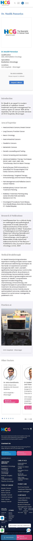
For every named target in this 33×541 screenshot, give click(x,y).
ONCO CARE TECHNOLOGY (4, 509)
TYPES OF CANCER (7, 485)
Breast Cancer (6, 488)
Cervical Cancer (6, 497)
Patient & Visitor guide (23, 467)
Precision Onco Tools (23, 471)
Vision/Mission (22, 500)
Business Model (23, 502)
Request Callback (16, 82)
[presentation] (26, 419)
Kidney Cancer (6, 501)
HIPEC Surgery (4, 521)
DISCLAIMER (20, 512)
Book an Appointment (10, 401)
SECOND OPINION (10, 513)
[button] (2, 418)
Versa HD (3, 522)
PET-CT (2, 514)
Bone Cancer (5, 493)
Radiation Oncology (8, 466)
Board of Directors (24, 505)
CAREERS (10, 519)
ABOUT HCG (25, 513)
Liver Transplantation (6, 478)
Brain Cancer (5, 490)
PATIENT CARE (22, 484)
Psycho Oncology (7, 481)
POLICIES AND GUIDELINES (25, 510)
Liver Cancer (5, 499)
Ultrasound (3, 517)
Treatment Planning (24, 489)
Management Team (25, 507)
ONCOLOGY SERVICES (5, 462)
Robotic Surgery (6, 475)
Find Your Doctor (23, 487)
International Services (22, 464)
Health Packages (23, 492)
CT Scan (3, 519)
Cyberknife (3, 512)
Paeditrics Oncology (4, 469)
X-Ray (2, 516)
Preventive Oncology (4, 472)
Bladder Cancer (6, 495)
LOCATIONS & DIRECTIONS (11, 516)
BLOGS (10, 520)
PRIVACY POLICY (20, 509)
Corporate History (24, 498)
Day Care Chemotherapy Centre (23, 478)
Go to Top (26, 429)
